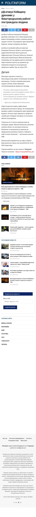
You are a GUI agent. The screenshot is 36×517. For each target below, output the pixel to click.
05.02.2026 (4, 26)
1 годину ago (14, 274)
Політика (4, 334)
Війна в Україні (10, 8)
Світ (2, 337)
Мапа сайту (24, 440)
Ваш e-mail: (6, 298)
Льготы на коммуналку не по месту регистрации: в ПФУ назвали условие (21, 255)
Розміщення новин (13, 440)
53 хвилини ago (15, 258)
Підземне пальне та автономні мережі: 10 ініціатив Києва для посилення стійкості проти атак (21, 246)
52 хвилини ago (15, 250)
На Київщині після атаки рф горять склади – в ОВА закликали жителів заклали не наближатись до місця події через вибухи (22, 218)
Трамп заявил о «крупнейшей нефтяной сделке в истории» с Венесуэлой (22, 263)
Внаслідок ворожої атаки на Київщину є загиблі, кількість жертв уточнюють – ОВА (22, 280)
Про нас (5, 438)
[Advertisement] (18, 367)
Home (2, 8)
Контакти (29, 438)
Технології (5, 341)
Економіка (5, 326)
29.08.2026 (4, 191)
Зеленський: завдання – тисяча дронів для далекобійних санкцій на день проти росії (21, 229)
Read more (6, 201)
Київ (2, 330)
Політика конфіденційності (16, 438)
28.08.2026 (13, 223)
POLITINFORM (15, 2)
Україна (4, 344)
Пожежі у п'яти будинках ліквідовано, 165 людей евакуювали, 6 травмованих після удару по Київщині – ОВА (21, 207)
